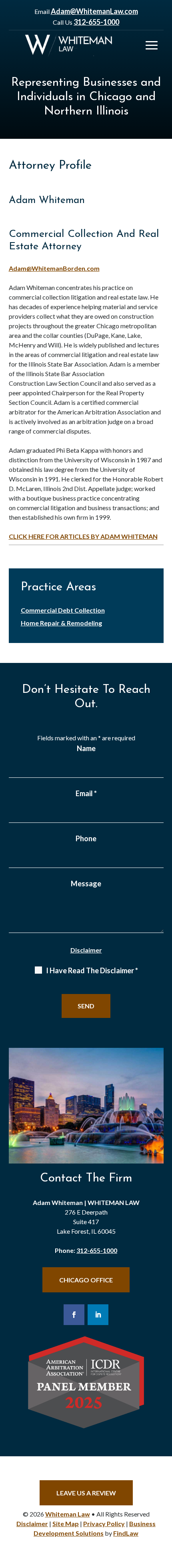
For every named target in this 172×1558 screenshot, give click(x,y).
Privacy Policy (104, 1523)
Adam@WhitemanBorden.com (54, 268)
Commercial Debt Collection (63, 610)
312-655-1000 (96, 22)
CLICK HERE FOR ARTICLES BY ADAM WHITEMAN (83, 536)
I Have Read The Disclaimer (92, 970)
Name (86, 748)
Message (86, 883)
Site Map (65, 1523)
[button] (151, 45)
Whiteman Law (67, 1514)
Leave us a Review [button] (86, 1493)
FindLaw (125, 1533)
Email (86, 793)
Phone (86, 838)
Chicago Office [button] (86, 1280)
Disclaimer (86, 950)
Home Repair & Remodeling (61, 623)
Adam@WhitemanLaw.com (94, 11)
